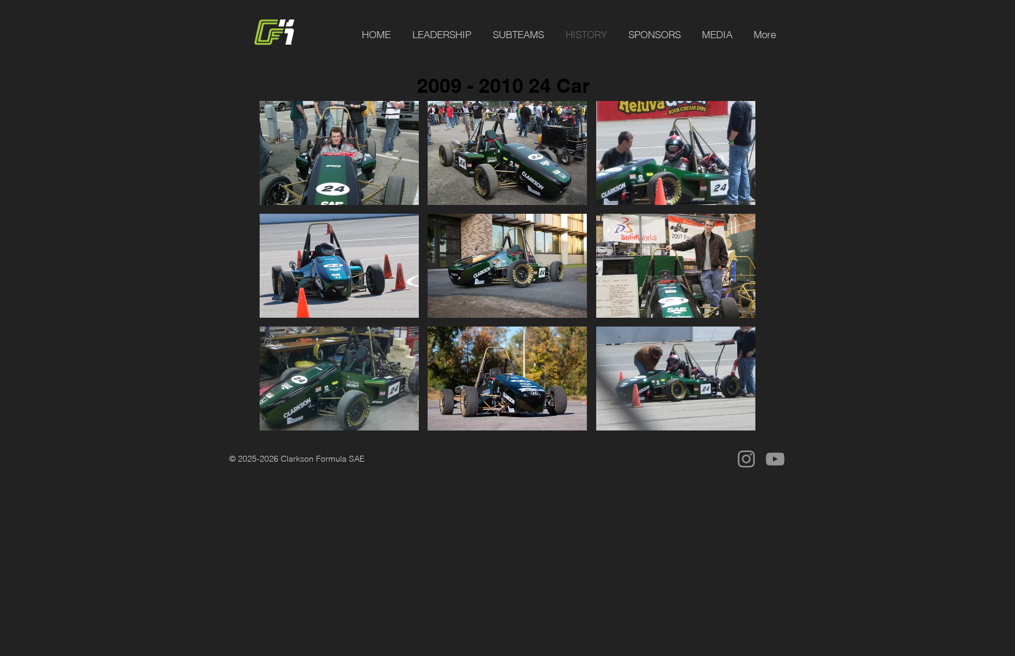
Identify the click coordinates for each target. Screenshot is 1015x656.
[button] (339, 153)
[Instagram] (746, 459)
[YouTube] (775, 459)
